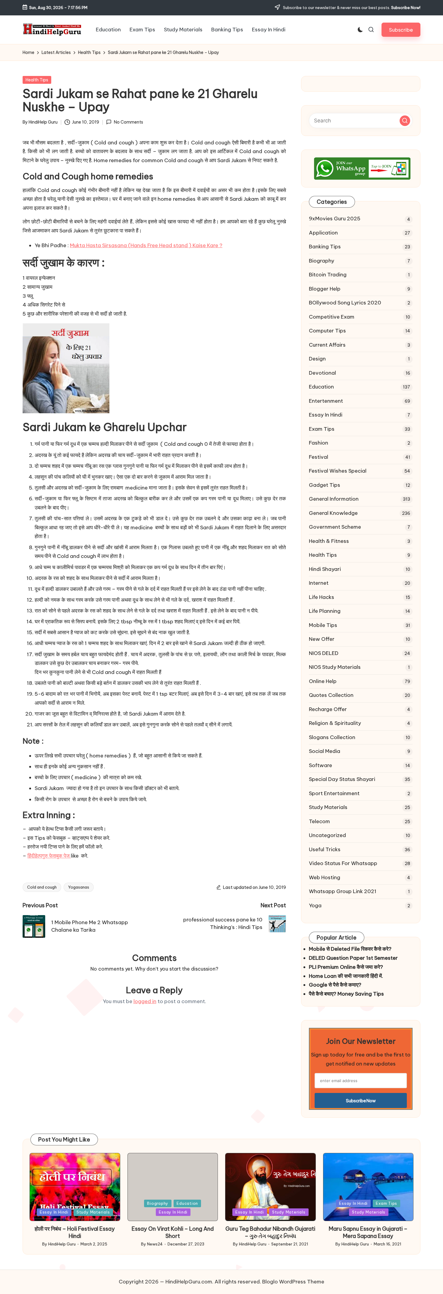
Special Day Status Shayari (342, 779)
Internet (318, 583)
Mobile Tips (323, 625)
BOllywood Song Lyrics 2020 (345, 302)
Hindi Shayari (325, 569)
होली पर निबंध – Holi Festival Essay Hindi (75, 1232)
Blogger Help (325, 288)
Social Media (324, 751)
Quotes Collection (331, 695)
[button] (401, 30)
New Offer (322, 639)
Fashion (318, 442)
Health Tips (37, 80)
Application (323, 232)
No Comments (128, 122)
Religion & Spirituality (335, 723)
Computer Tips (327, 330)
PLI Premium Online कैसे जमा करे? (346, 967)
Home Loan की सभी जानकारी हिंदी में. (346, 976)
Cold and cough (42, 887)
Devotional (322, 373)
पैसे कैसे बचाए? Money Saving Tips (346, 993)
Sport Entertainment (334, 793)
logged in (145, 1001)
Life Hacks (321, 597)
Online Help (323, 681)
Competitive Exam (331, 316)
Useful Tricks (325, 849)
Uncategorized (327, 835)
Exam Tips (322, 429)
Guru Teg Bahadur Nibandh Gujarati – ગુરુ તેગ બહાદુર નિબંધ (270, 1232)
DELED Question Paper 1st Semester (353, 958)
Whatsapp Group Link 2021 (342, 891)
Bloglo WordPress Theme (293, 1281)
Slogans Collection (332, 737)
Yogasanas (78, 887)
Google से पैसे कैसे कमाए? (335, 984)
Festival (318, 457)
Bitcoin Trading (328, 274)
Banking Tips (325, 246)
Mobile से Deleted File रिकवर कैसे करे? (350, 949)
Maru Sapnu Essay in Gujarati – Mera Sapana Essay (368, 1232)
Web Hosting (324, 877)
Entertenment (326, 401)
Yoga (315, 905)
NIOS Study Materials (335, 667)
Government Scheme (335, 527)
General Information (334, 499)
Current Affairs (327, 345)
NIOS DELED (323, 653)
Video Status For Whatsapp (343, 863)
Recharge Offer (328, 709)
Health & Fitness (329, 541)
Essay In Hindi (325, 414)
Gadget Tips (324, 485)
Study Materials (328, 807)
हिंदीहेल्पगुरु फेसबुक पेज (49, 855)
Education (321, 386)
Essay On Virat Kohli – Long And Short (173, 1232)
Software (320, 765)
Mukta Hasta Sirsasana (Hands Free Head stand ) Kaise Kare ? (146, 245)
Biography (321, 260)
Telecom (319, 821)
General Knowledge (333, 513)
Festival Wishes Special (337, 471)
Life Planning (325, 611)
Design (317, 358)
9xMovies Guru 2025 (334, 218)
